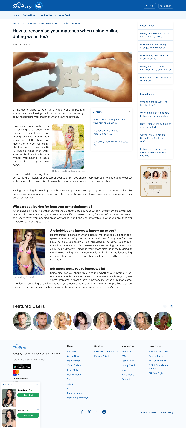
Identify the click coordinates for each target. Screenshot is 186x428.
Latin (69, 388)
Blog (124, 370)
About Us (126, 351)
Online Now (29, 15)
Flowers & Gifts (102, 356)
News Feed (64, 15)
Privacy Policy (156, 356)
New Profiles (45, 15)
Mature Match (74, 374)
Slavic (70, 379)
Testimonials (128, 360)
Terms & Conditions (159, 351)
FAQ (124, 356)
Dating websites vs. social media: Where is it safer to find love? (153, 152)
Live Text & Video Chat (106, 351)
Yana (20, 410)
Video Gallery (74, 365)
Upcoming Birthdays (77, 397)
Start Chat (28, 395)
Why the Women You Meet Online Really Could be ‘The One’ (154, 138)
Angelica (22, 390)
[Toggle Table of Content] (128, 111)
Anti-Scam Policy (158, 360)
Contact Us (127, 379)
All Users (71, 351)
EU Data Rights (156, 373)
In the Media (128, 374)
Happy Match (128, 365)
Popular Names (75, 393)
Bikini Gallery (73, 370)
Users (16, 15)
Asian (70, 383)
